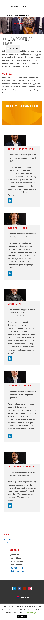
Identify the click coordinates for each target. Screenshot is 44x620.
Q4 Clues (7, 539)
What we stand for (14, 40)
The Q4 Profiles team (15, 23)
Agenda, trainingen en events (18, 15)
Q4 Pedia (7, 543)
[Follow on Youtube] (24, 588)
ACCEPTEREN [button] (22, 616)
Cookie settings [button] (31, 613)
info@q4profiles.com (18, 571)
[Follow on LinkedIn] (10, 200)
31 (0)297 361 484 (18, 568)
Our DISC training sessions (17, 6)
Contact (27, 40)
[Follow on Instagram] (30, 588)
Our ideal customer (14, 32)
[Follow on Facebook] (19, 588)
